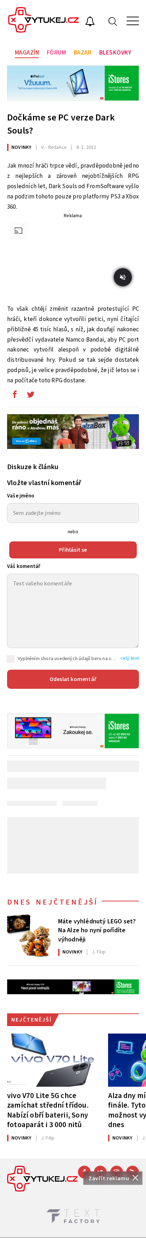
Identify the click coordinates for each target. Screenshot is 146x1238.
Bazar (83, 53)
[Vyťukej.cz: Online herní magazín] (43, 21)
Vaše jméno (20, 496)
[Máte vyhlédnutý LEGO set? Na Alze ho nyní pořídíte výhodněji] (29, 936)
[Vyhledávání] (112, 21)
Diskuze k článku (32, 467)
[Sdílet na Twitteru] (30, 396)
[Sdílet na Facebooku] (14, 396)
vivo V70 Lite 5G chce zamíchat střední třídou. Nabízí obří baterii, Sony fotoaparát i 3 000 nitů (48, 1110)
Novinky (21, 147)
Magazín (27, 53)
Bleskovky (115, 53)
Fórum (56, 53)
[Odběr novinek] (90, 22)
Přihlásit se (73, 550)
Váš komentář (23, 566)
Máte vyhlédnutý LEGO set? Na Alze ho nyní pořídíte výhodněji (97, 929)
